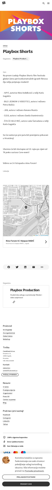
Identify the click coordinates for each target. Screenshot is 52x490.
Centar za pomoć (9, 400)
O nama (6, 387)
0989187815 (6, 368)
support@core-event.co (10, 370)
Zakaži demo (7, 336)
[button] (26, 207)
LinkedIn (6, 421)
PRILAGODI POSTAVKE (26, 477)
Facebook (6, 415)
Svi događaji (7, 330)
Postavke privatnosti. (34, 470)
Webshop (6, 339)
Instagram (7, 418)
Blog (4, 403)
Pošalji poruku (10, 375)
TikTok (5, 424)
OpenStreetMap (44, 235)
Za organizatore (9, 333)
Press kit (6, 396)
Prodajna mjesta (9, 390)
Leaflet (36, 235)
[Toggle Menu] (48, 3)
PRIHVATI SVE (26, 484)
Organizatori (7, 393)
